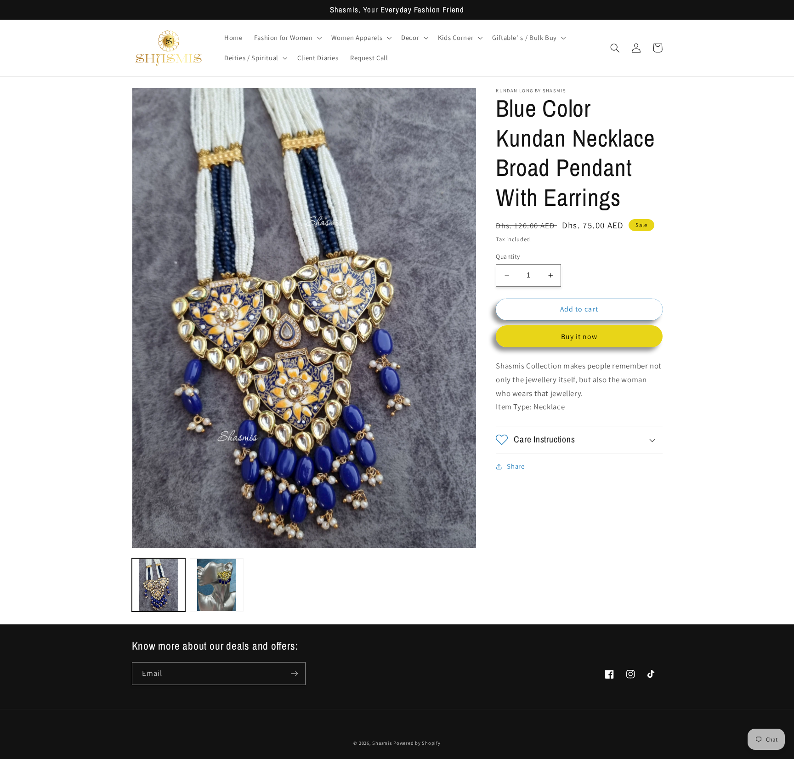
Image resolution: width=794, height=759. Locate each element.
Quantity (508, 256)
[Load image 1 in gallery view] (158, 585)
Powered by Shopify (416, 743)
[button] (287, 38)
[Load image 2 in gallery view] (216, 585)
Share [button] (515, 466)
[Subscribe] (294, 673)
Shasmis (381, 743)
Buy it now (579, 336)
